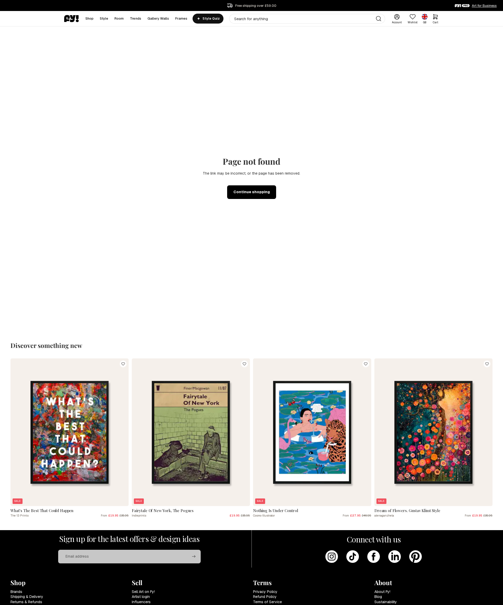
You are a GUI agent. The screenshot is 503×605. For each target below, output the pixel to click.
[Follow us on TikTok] (352, 556)
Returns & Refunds (26, 602)
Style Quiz (211, 18)
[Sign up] (194, 556)
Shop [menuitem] (89, 18)
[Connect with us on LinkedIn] (394, 556)
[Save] (123, 363)
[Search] (378, 18)
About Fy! (382, 591)
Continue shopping (251, 192)
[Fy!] (71, 18)
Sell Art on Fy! (143, 591)
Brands (16, 591)
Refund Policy (265, 596)
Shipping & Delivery (26, 596)
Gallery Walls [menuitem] (158, 18)
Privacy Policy (265, 591)
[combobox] (307, 18)
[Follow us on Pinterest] (415, 556)
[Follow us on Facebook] (373, 556)
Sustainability (385, 602)
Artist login (141, 596)
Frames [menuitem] (181, 18)
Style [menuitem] (104, 18)
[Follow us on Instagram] (331, 556)
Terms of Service (267, 602)
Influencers (141, 602)
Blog (378, 596)
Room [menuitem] (119, 18)
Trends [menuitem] (135, 18)
